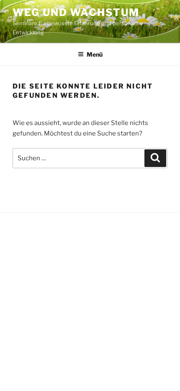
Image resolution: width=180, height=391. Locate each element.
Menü (95, 54)
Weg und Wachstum (76, 12)
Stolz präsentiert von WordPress (56, 230)
